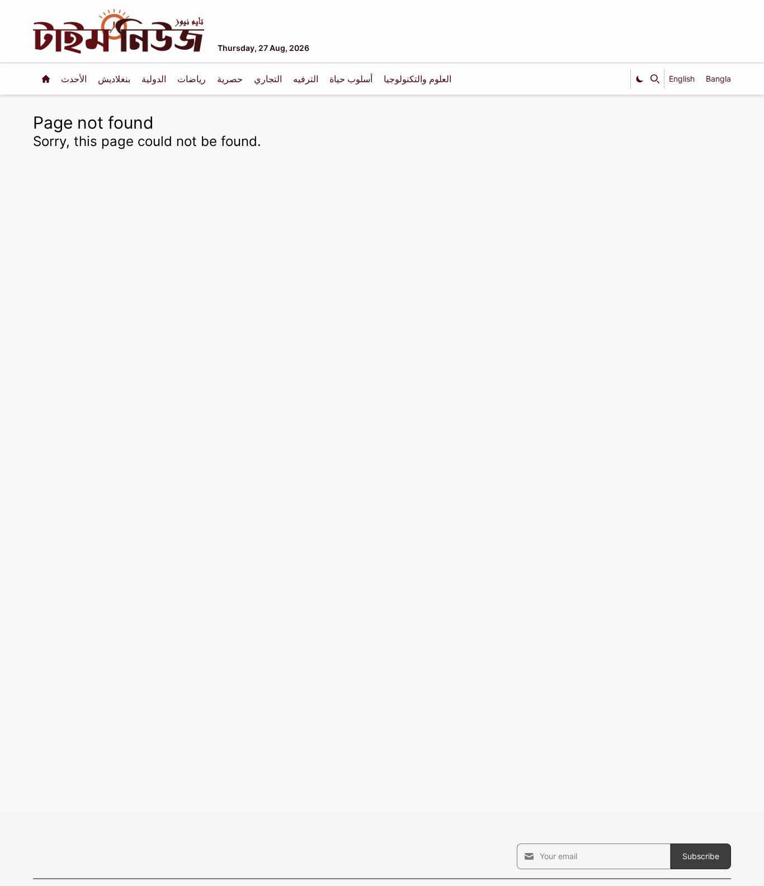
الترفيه (306, 78)
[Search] (654, 78)
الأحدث (75, 78)
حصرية (231, 78)
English (682, 78)
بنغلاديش (115, 78)
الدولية (155, 78)
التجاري (269, 78)
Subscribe (700, 856)
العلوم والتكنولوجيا (417, 78)
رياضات (192, 78)
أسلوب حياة (352, 78)
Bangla (718, 78)
